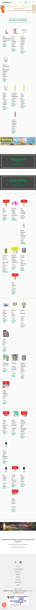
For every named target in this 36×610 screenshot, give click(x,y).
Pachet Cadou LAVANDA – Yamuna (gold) (5, 393)
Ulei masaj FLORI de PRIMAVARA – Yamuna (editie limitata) (15, 97)
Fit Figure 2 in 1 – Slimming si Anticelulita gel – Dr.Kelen (5, 260)
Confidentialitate (18, 569)
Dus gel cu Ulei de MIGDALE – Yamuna (14, 478)
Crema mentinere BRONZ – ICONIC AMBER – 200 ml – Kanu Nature (23, 42)
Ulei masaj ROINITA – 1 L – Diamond (14, 286)
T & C (18, 566)
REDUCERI (18, 582)
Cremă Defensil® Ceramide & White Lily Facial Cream (14, 124)
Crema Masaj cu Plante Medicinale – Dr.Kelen (23, 234)
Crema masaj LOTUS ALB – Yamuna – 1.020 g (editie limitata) (5, 99)
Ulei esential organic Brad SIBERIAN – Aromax (5, 454)
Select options (14, 219)
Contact (18, 579)
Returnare (18, 572)
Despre (18, 574)
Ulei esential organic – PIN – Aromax (22, 478)
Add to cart (5, 46)
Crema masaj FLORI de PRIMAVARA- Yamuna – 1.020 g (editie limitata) (6, 70)
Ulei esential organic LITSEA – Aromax (4, 479)
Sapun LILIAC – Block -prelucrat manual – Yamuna (5, 424)
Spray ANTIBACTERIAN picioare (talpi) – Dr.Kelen (7, 39)
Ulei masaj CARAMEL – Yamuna (23, 211)
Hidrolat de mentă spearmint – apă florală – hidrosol (23, 367)
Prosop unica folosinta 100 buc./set (5, 313)
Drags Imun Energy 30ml (4, 341)
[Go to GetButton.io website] (4, 608)
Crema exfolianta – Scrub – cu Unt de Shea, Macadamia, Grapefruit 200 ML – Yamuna (24, 427)
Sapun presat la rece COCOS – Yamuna (14, 502)
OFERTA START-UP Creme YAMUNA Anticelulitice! (15, 259)
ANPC (18, 585)
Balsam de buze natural (13, 313)
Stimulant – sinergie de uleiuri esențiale (14, 366)
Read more (22, 269)
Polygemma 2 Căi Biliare (6, 363)
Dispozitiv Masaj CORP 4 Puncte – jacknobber (14, 212)
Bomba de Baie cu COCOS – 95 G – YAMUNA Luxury (23, 260)
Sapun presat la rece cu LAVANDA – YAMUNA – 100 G (14, 425)
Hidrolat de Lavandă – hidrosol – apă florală (23, 315)
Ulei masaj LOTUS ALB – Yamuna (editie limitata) (23, 98)
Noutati (18, 577)
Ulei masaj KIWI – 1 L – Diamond (5, 212)
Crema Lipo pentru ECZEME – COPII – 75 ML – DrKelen (14, 41)
